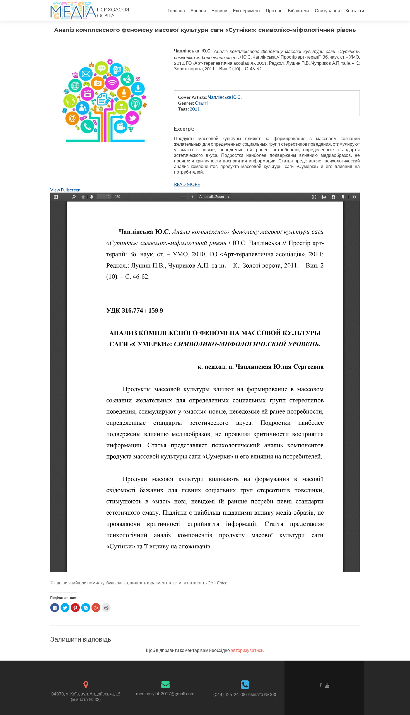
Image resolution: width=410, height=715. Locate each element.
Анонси (198, 10)
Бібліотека (298, 10)
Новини (219, 10)
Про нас (274, 10)
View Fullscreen (65, 189)
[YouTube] (327, 685)
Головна (176, 10)
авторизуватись (247, 650)
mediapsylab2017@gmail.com (165, 693)
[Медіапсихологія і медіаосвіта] (88, 10)
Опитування (327, 10)
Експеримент (246, 10)
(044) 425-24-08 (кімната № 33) (244, 694)
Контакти (355, 10)
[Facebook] (320, 685)
